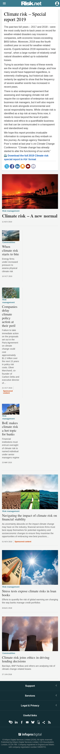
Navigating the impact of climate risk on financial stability (29, 517)
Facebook (22, 722)
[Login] (57, 3)
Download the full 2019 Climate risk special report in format (26, 157)
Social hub (44, 722)
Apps (38, 722)
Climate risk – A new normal (29, 216)
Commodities (8, 242)
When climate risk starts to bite (10, 250)
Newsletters (27, 722)
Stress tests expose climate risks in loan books (29, 593)
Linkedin (16, 722)
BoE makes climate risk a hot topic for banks (10, 428)
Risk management (10, 211)
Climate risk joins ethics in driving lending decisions (25, 659)
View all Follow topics (10, 722)
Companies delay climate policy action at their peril (9, 316)
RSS (49, 722)
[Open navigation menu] (3, 3)
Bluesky (33, 722)
